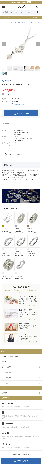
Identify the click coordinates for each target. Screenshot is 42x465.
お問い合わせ (6, 383)
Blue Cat (8, 80)
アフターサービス (8, 372)
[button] (4, 44)
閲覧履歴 (5, 393)
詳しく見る (32, 305)
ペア (21, 17)
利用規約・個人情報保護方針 (21, 454)
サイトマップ (6, 378)
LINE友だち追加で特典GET (21, 2)
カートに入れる (23, 113)
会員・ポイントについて (10, 356)
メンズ (35, 17)
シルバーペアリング (7, 276)
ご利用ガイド (6, 362)
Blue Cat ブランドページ (13, 154)
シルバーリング (18, 230)
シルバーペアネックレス (8, 230)
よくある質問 (6, 367)
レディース (7, 17)
